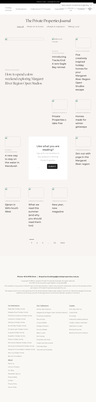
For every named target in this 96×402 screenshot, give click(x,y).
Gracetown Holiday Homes (17, 319)
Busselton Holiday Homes (16, 336)
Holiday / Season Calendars (78, 323)
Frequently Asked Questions (78, 319)
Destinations (21, 9)
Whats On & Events (35, 26)
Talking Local (73, 26)
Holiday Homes (8, 9)
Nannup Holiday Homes (16, 353)
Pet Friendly (41, 336)
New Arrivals (41, 319)
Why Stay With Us (75, 309)
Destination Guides (75, 326)
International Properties (44, 350)
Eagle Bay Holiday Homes (16, 309)
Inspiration (59, 9)
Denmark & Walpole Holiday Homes (20, 343)
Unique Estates (42, 323)
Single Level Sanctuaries (45, 343)
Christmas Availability (44, 316)
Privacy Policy (12, 384)
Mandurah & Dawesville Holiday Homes (21, 346)
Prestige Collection (43, 326)
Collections (35, 9)
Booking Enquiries (75, 329)
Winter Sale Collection (44, 309)
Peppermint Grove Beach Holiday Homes (21, 349)
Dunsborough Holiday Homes (18, 329)
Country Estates (42, 329)
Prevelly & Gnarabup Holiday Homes (20, 316)
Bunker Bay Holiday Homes (17, 326)
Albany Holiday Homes (15, 339)
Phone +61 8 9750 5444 (26, 277)
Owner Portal (12, 387)
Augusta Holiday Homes (16, 332)
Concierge (72, 316)
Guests (47, 9)
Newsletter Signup (14, 374)
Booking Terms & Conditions (78, 333)
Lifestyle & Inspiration (55, 26)
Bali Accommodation (15, 356)
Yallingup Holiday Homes (16, 322)
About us (71, 9)
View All (20, 26)
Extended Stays (42, 346)
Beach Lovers (41, 333)
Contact (81, 9)
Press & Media (12, 377)
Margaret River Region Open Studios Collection (52, 312)
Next (62, 243)
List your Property (14, 367)
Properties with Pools (43, 339)
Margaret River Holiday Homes (18, 312)
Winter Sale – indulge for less (48, 2)
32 (55, 243)
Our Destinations (14, 306)
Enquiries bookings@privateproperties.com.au (59, 277)
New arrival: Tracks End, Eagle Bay (75, 5)
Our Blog (11, 370)
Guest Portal (73, 312)
